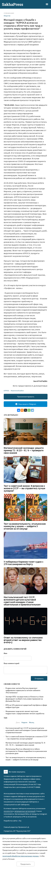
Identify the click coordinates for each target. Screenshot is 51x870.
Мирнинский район (17, 391)
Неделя (24, 722)
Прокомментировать (25, 396)
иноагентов (8, 811)
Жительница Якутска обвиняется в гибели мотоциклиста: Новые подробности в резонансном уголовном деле (26, 751)
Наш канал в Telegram (27, 404)
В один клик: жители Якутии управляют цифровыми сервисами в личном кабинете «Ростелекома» (23, 690)
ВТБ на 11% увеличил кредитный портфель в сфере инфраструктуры (26, 706)
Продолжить (25, 864)
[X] (25, 410)
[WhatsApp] (28, 410)
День (18, 722)
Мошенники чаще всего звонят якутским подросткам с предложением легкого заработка (25, 712)
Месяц (31, 722)
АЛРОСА (6, 391)
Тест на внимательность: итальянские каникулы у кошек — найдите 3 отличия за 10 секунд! (25, 526)
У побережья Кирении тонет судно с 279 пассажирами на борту (23, 563)
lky (19, 821)
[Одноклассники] (22, 410)
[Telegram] (32, 410)
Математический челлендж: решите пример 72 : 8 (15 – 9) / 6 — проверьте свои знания (24, 450)
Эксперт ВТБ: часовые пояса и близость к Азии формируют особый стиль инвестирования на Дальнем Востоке (24, 698)
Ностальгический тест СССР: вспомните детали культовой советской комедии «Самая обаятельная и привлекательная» (22, 601)
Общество (7, 16)
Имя (5, 653)
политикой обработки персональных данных (20, 856)
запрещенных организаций (24, 811)
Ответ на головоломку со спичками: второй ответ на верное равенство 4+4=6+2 (23, 640)
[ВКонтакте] (18, 410)
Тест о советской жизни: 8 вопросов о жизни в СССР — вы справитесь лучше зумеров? (24, 488)
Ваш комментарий (11, 663)
